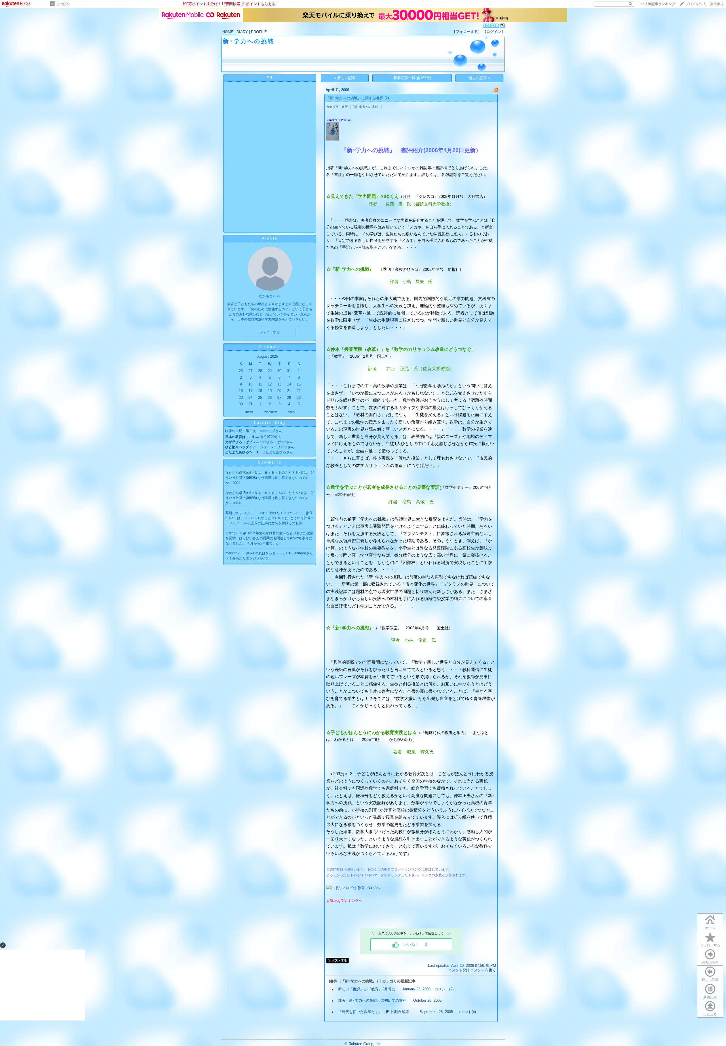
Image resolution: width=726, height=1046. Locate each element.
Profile (270, 238)
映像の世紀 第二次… (242, 431)
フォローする (710, 945)
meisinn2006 (235, 553)
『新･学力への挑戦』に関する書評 (354, 98)
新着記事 (710, 997)
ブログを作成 (695, 4)
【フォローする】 (467, 32)
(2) (387, 98)
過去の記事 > (479, 78)
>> (658, 4)
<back (248, 412)
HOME (227, 32)
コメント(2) (457, 970)
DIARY (242, 32)
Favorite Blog (270, 423)
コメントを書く (483, 970)
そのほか (63, 4)
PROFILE (259, 32)
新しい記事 (710, 980)
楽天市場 (717, 4)
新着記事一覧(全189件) (412, 78)
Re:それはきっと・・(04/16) (272, 553)
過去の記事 (710, 963)
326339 (491, 26)
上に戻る (710, 1014)
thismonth (270, 412)
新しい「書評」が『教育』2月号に (366, 989)
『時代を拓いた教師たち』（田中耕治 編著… (375, 1012)
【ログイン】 (494, 32)
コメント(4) (466, 1012)
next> (291, 412)
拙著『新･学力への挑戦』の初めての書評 (372, 1000)
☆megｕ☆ (233, 533)
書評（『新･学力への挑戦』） (363, 106)
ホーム (710, 928)
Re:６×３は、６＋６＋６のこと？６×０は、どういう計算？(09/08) (269, 518)
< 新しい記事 (345, 78)
